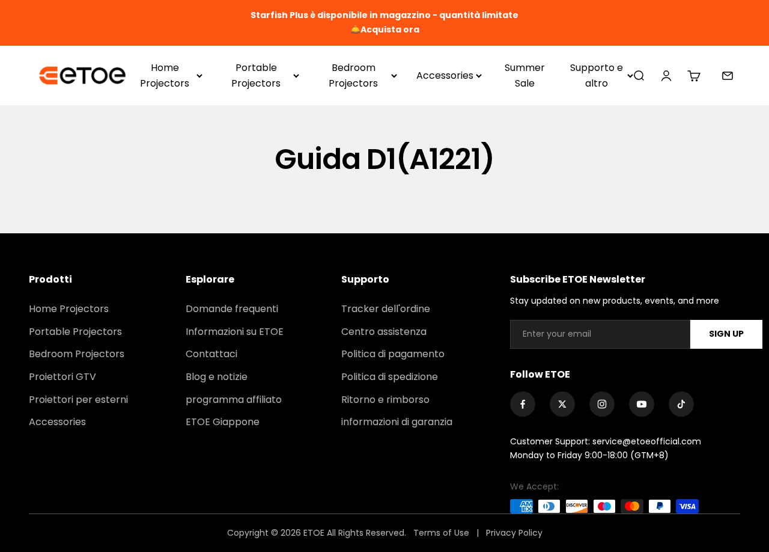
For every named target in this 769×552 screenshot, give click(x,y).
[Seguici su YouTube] (641, 404)
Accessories (444, 75)
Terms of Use (442, 533)
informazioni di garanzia (396, 422)
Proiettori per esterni (78, 399)
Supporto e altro (596, 75)
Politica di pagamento (393, 354)
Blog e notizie (217, 377)
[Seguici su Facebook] (522, 404)
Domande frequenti (232, 309)
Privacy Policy (514, 533)
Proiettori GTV (62, 377)
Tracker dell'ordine (385, 309)
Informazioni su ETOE (235, 332)
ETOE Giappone (223, 422)
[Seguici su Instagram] (602, 404)
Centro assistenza (384, 332)
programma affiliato (234, 399)
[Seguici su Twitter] (562, 404)
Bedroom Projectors (353, 75)
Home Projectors (164, 75)
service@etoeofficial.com (646, 441)
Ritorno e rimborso (385, 399)
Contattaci (211, 354)
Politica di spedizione (389, 377)
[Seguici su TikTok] (681, 404)
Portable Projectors (256, 75)
